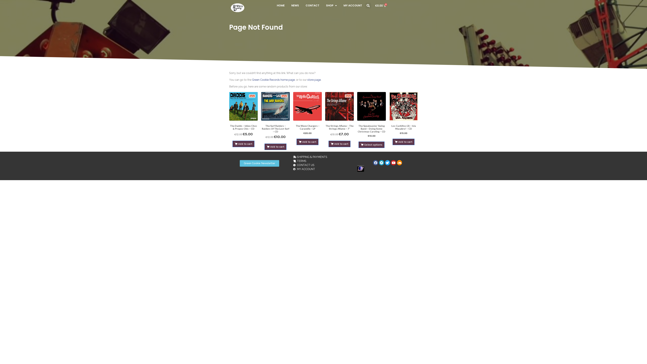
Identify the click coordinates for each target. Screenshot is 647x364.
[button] (368, 5)
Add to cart (245, 143)
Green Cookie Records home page (273, 79)
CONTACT (312, 5)
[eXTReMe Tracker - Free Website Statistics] (360, 168)
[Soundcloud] (399, 162)
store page (314, 79)
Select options (373, 144)
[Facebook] (375, 162)
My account (353, 5)
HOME (281, 5)
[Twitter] (387, 162)
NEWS (295, 5)
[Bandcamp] (381, 162)
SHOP (329, 5)
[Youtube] (393, 162)
